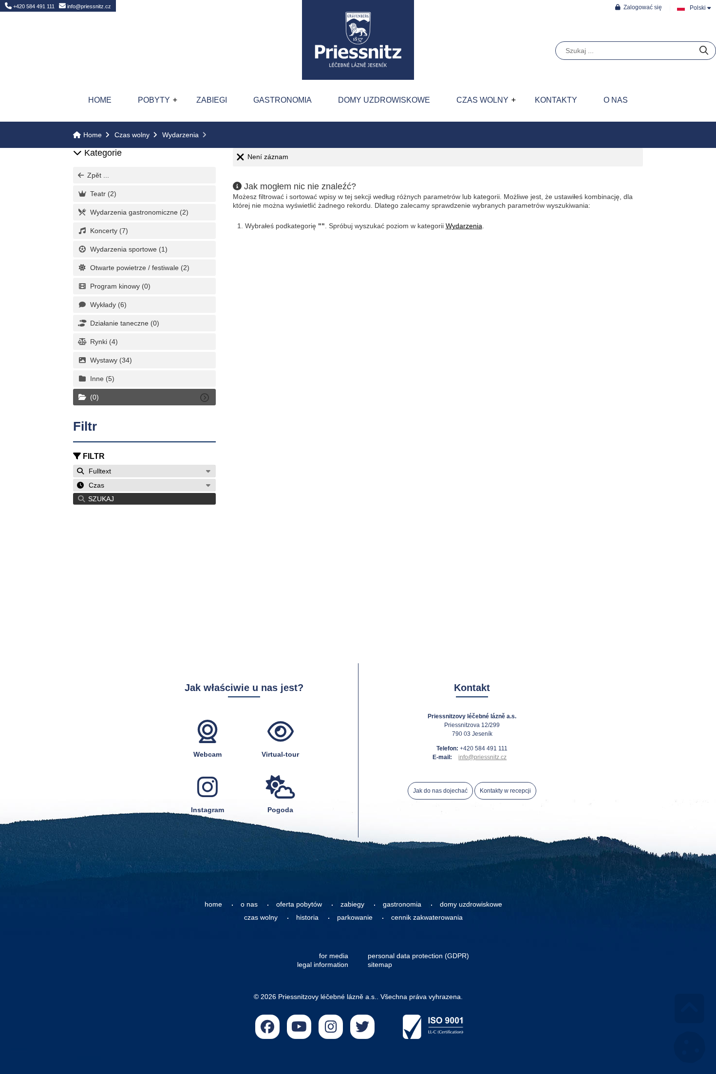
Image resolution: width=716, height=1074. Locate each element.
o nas (249, 904)
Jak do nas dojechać (440, 790)
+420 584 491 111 (33, 6)
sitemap (380, 964)
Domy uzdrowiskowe (384, 100)
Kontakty (556, 100)
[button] (638, 7)
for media (333, 956)
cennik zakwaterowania (427, 917)
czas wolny (261, 917)
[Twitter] (362, 1027)
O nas (615, 100)
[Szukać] (704, 51)
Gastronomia (282, 100)
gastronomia (402, 904)
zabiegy (352, 904)
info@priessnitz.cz (88, 6)
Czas (94, 485)
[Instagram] (331, 1027)
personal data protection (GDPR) (418, 956)
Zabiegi (211, 100)
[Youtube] (299, 1027)
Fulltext (98, 471)
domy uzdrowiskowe (471, 904)
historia (307, 917)
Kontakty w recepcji (505, 790)
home (213, 904)
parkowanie (355, 917)
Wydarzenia (180, 134)
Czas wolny (482, 100)
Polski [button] (698, 7)
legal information (322, 964)
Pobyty (154, 100)
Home (358, 40)
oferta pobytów (299, 904)
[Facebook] (267, 1027)
